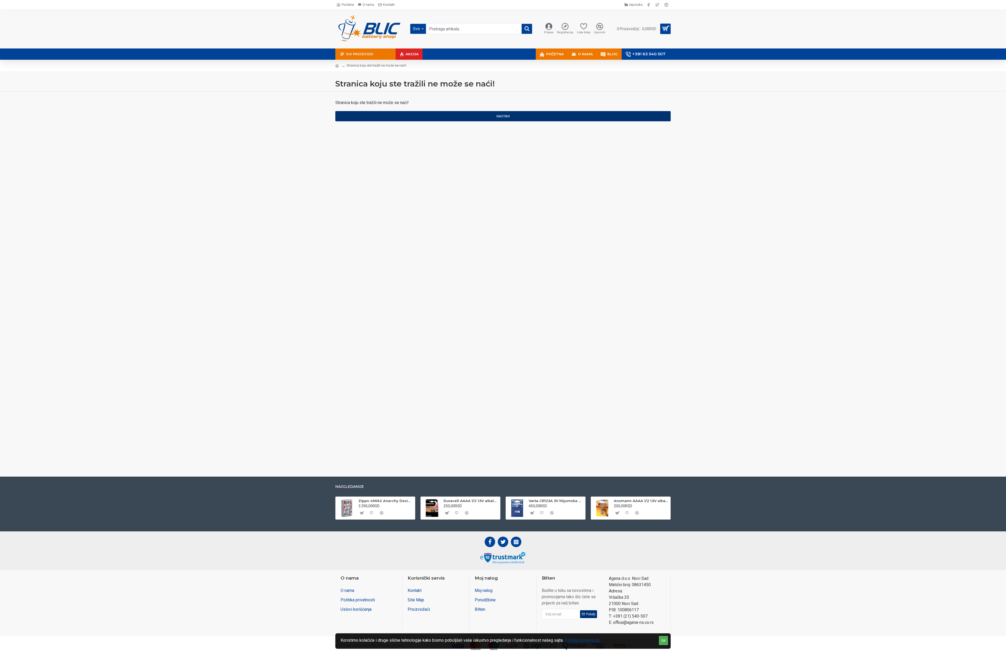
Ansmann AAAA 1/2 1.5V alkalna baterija (641, 501)
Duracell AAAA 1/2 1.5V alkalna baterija (471, 501)
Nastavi (503, 116)
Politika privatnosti (582, 640)
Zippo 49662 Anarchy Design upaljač (385, 501)
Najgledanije (349, 486)
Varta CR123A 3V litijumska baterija (556, 501)
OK (663, 640)
